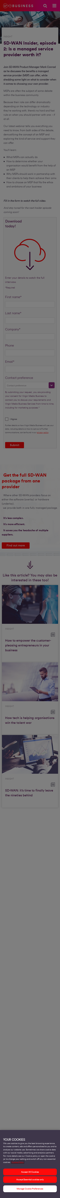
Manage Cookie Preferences (30, 1189)
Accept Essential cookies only (30, 1179)
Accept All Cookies (30, 1172)
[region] (30, 1164)
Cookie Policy (18, 1162)
